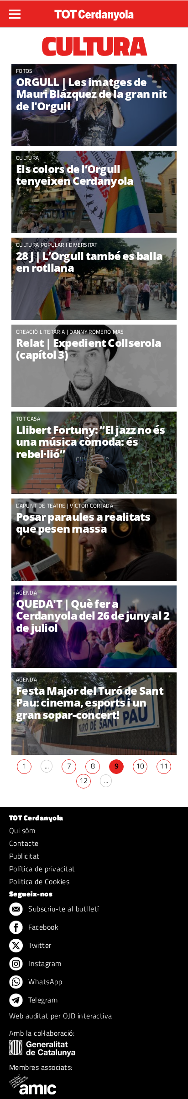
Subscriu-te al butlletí (62, 908)
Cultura (27, 157)
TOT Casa (28, 418)
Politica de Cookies (39, 881)
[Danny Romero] (94, 366)
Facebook (42, 926)
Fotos (24, 70)
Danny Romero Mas (96, 331)
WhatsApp (44, 981)
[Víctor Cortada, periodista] (94, 540)
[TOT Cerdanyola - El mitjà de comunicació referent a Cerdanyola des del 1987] (94, 12)
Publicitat (24, 855)
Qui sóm (22, 830)
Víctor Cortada (91, 505)
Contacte (24, 843)
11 (164, 765)
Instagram (44, 963)
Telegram (41, 999)
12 (83, 780)
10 (140, 765)
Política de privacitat (42, 868)
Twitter (39, 945)
